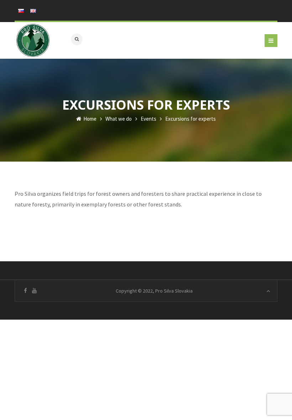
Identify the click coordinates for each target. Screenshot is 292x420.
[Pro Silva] (33, 40)
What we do (118, 118)
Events (148, 118)
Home (89, 118)
